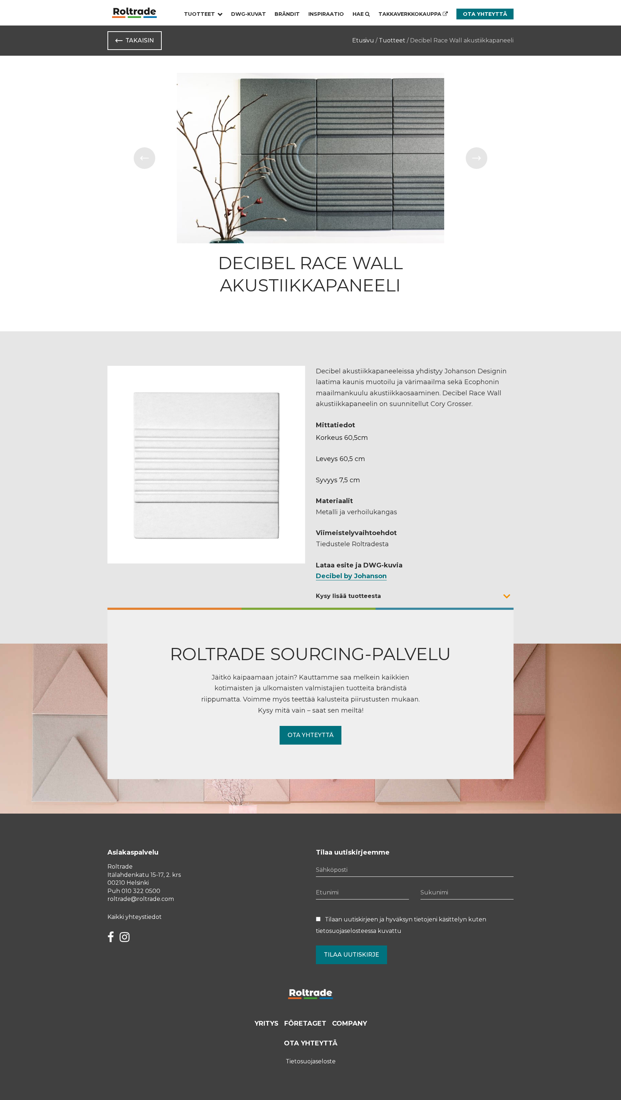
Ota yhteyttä (485, 14)
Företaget (305, 1023)
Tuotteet (199, 14)
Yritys (266, 1023)
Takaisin (139, 40)
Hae (359, 14)
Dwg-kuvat (248, 14)
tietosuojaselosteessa (346, 931)
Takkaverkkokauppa (410, 14)
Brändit (287, 14)
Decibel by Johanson (351, 576)
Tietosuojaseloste (311, 1061)
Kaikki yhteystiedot (134, 916)
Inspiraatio (326, 14)
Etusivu (363, 40)
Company (349, 1023)
